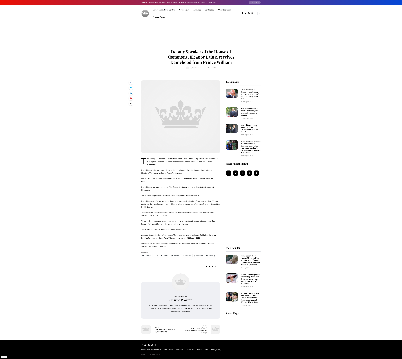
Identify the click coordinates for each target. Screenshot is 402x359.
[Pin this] (131, 98)
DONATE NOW (255, 2)
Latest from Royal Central (164, 10)
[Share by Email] (131, 103)
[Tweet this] (131, 88)
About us (197, 10)
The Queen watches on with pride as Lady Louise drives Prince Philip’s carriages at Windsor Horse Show (250, 297)
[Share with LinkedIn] (131, 93)
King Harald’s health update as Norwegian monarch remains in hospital (249, 111)
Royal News (184, 10)
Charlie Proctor (197, 68)
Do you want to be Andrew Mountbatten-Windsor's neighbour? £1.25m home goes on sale (250, 94)
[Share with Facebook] (131, 82)
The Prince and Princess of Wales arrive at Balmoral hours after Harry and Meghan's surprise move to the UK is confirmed (251, 147)
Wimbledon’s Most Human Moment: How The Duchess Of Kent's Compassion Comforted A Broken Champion (250, 260)
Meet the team (224, 10)
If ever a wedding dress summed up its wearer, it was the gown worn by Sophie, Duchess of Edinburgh (250, 279)
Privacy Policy (159, 17)
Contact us (209, 10)
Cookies (4, 357)
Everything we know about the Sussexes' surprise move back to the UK (250, 128)
